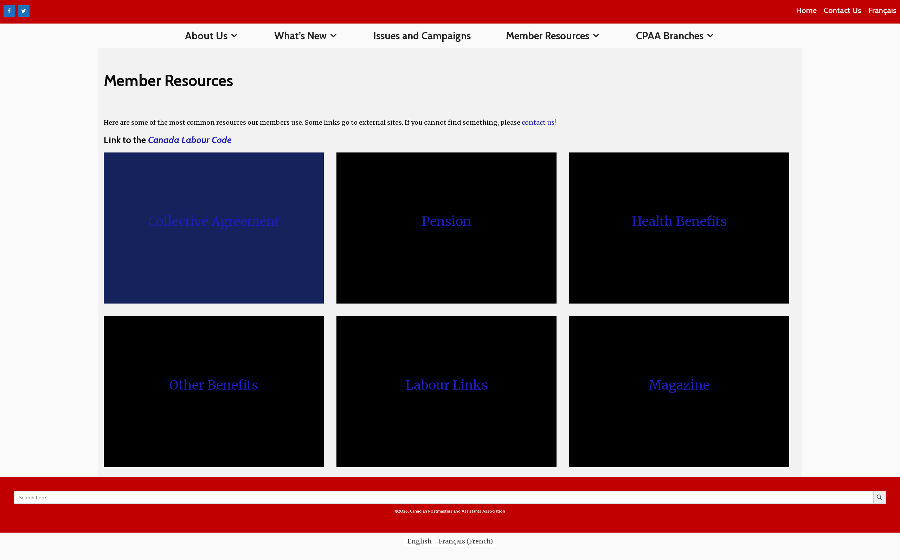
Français (882, 10)
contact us (537, 122)
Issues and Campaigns (422, 36)
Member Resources (547, 36)
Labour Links (447, 385)
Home (806, 10)
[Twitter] (24, 11)
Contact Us (842, 10)
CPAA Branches (669, 36)
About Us (206, 36)
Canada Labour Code (190, 139)
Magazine (679, 385)
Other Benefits (213, 385)
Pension (446, 221)
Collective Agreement (213, 221)
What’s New (300, 36)
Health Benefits (679, 221)
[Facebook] (9, 11)
